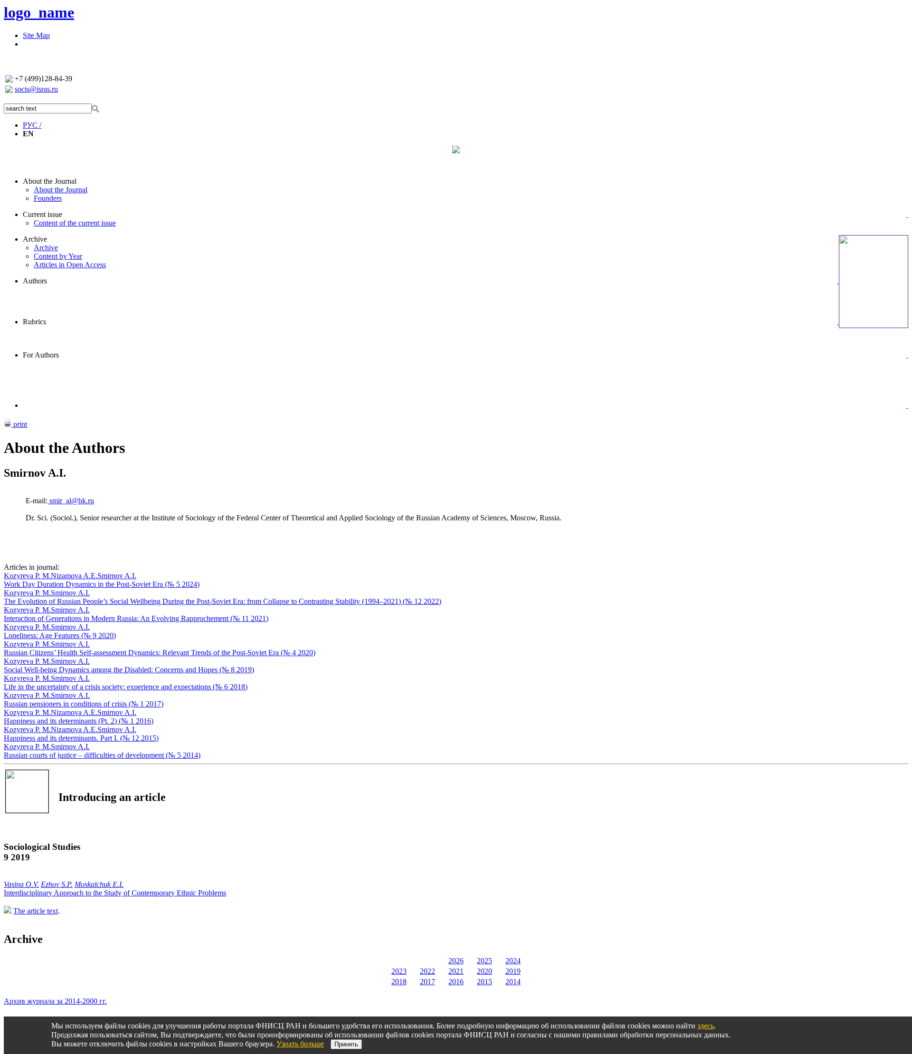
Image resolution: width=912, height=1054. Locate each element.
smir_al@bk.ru (71, 501)
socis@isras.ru (36, 89)
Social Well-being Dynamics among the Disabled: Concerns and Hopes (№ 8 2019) (129, 670)
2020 (484, 971)
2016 (456, 982)
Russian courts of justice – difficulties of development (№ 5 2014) (102, 755)
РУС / (32, 125)
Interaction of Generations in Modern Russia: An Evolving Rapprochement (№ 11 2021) (136, 618)
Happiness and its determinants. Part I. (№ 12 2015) (81, 738)
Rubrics (34, 322)
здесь (705, 1026)
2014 (513, 982)
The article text (35, 911)
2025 (484, 961)
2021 (456, 971)
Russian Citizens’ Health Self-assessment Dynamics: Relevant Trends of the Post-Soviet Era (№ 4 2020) (159, 653)
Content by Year (58, 256)
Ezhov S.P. (57, 884)
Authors (35, 281)
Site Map (36, 35)
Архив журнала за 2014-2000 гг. (55, 1001)
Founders (48, 198)
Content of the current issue (75, 223)
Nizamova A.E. (74, 576)
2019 (513, 971)
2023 (399, 971)
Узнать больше (300, 1044)
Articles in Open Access (70, 265)
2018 (399, 982)
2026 (456, 961)
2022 (427, 971)
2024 (513, 961)
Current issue (42, 214)
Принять (346, 1044)
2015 (484, 982)
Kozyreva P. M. (27, 576)
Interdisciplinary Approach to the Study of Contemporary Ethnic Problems (115, 893)
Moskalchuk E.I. (99, 884)
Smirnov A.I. (116, 576)
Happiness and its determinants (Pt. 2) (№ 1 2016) (78, 721)
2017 (427, 982)
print (19, 424)
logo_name (39, 12)
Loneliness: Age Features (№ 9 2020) (60, 635)
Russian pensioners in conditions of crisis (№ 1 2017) (83, 704)
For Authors (41, 355)
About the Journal (49, 181)
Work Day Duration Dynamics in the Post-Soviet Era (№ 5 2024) (102, 584)
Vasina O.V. (21, 884)
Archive (35, 239)
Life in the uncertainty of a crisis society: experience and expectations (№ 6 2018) (125, 687)
